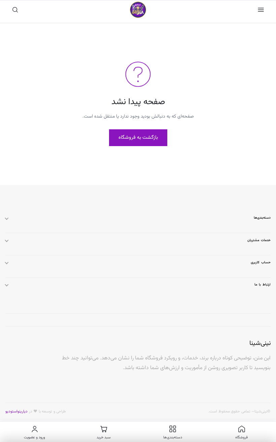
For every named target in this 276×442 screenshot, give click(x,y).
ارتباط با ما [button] (262, 284)
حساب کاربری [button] (261, 262)
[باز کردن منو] (261, 9)
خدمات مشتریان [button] (259, 240)
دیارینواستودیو (16, 411)
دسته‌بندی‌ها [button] (262, 217)
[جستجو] (15, 9)
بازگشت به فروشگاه (138, 137)
